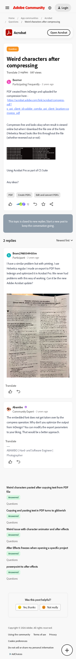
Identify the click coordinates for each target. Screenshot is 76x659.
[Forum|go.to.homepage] (29, 7)
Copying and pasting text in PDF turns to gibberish (36, 510)
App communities (29, 18)
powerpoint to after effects (22, 566)
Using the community (19, 634)
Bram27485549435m (25, 253)
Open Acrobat (58, 32)
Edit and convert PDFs (47, 194)
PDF (11, 194)
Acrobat (48, 18)
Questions (13, 21)
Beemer (17, 80)
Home (12, 18)
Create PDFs (24, 194)
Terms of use (39, 634)
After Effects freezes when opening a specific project (37, 548)
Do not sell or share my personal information (31, 647)
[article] (38, 323)
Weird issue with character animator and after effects (37, 529)
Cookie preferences (17, 641)
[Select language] (50, 7)
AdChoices (17, 654)
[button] (7, 9)
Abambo (18, 407)
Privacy (53, 634)
